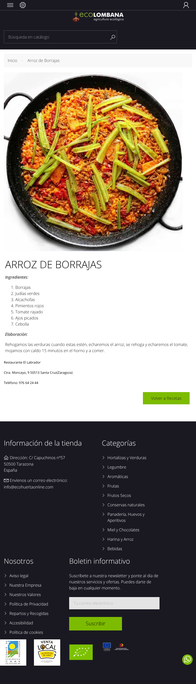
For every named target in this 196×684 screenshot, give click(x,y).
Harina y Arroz (120, 539)
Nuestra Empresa (25, 585)
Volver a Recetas (166, 398)
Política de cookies (26, 632)
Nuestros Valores (25, 594)
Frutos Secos (119, 495)
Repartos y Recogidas (28, 613)
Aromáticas (117, 476)
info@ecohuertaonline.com (28, 487)
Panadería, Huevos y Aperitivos (125, 517)
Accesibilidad (21, 623)
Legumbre (116, 467)
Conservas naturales (126, 505)
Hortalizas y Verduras (126, 457)
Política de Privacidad (28, 604)
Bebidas (114, 548)
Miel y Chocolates (123, 530)
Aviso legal (18, 575)
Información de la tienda (43, 443)
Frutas (113, 486)
